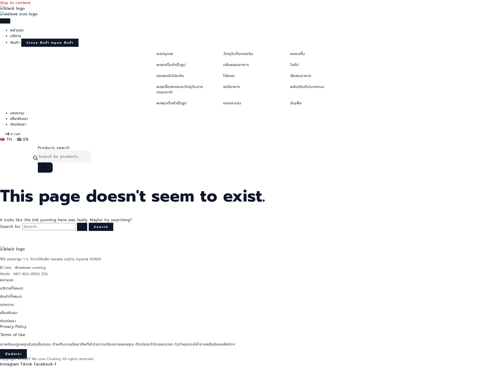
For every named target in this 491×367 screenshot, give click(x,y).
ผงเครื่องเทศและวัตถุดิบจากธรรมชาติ (180, 89)
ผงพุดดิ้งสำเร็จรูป (172, 103)
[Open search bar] (35, 159)
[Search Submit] (82, 227)
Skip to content (15, 3)
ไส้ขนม (229, 76)
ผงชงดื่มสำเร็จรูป (171, 65)
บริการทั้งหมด (11, 288)
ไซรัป (294, 65)
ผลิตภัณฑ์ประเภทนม (307, 87)
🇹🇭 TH (6, 139)
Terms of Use (12, 335)
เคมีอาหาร (231, 87)
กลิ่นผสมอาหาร (236, 65)
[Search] (45, 167)
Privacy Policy (13, 326)
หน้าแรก (6, 280)
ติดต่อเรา (8, 321)
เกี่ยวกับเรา (9, 313)
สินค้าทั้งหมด (11, 296)
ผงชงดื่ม (297, 54)
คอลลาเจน (232, 103)
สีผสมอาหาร (300, 76)
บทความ (7, 304)
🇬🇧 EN (22, 139)
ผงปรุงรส (165, 54)
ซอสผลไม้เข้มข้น (170, 76)
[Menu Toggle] (5, 21)
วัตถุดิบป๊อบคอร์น (238, 54)
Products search (54, 148)
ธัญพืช (296, 103)
